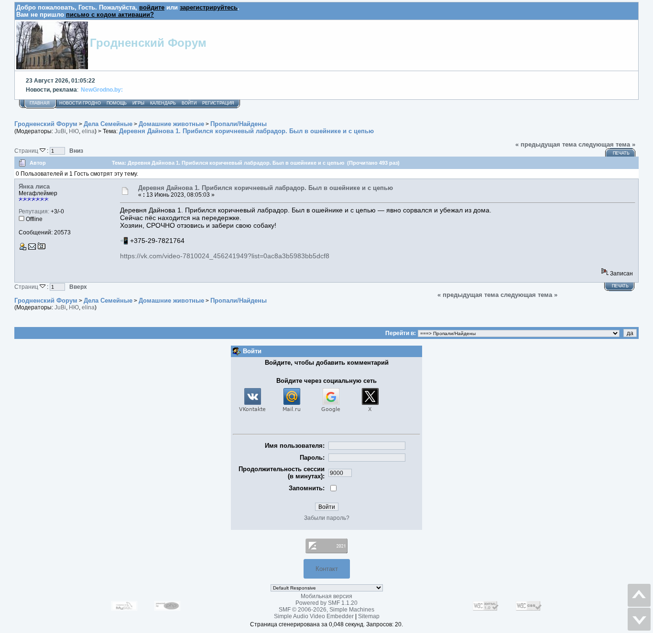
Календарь (163, 103)
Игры (138, 103)
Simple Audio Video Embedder (314, 616)
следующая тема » (606, 144)
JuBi (60, 131)
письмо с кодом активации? (110, 14)
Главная (40, 103)
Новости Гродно (80, 103)
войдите (151, 7)
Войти (189, 103)
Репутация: (34, 211)
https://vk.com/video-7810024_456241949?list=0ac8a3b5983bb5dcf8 (224, 256)
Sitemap (369, 616)
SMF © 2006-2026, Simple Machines (326, 609)
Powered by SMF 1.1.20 (326, 603)
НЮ (74, 131)
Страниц (27, 151)
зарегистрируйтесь (209, 7)
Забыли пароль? (326, 518)
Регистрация (218, 103)
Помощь (117, 103)
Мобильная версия (326, 596)
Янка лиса (34, 186)
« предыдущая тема (546, 144)
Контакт (327, 568)
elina (88, 131)
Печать (621, 153)
